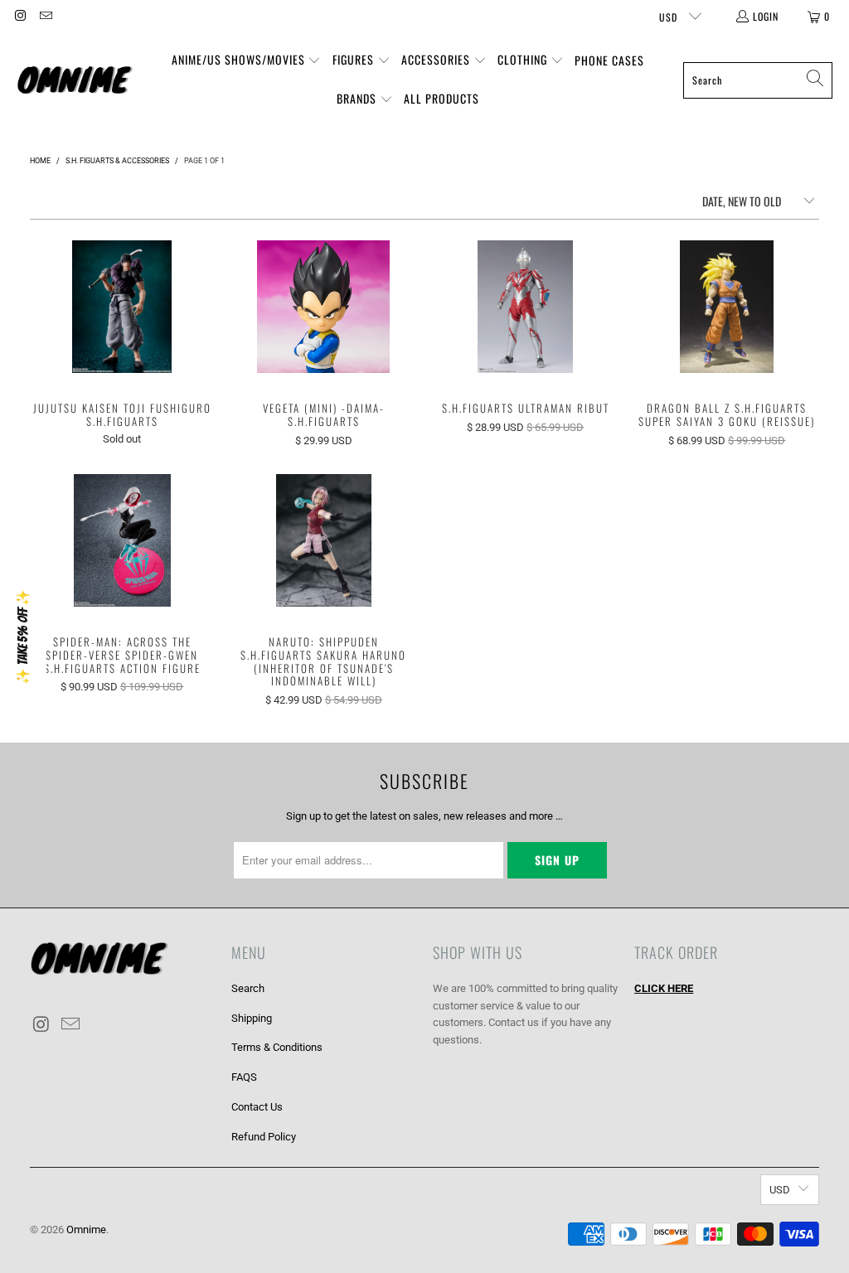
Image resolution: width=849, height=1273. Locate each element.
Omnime (86, 1229)
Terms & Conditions (277, 1047)
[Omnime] (75, 79)
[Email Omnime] (44, 16)
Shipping (251, 1018)
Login (766, 16)
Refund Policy (263, 1136)
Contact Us (257, 1107)
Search (247, 988)
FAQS (244, 1077)
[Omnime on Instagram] (19, 16)
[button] (247, 60)
